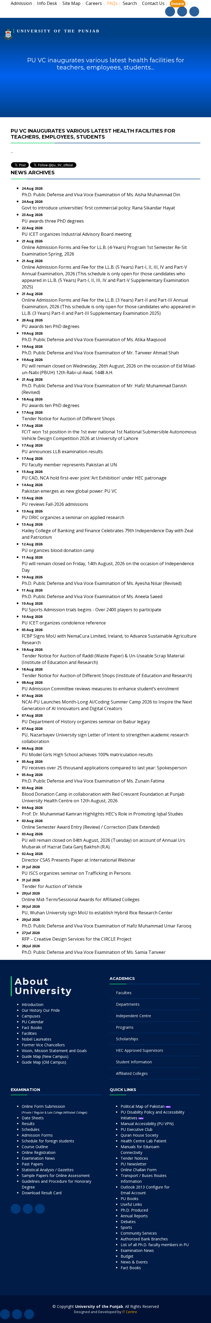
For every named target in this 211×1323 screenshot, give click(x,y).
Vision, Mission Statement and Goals (54, 1050)
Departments (128, 1004)
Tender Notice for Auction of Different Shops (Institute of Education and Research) (107, 675)
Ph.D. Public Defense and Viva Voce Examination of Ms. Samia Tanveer (94, 952)
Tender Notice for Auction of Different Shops (68, 419)
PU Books (129, 1198)
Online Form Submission (54, 1109)
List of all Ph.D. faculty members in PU (155, 1244)
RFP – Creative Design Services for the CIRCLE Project (76, 939)
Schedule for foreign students (48, 1140)
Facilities (29, 1033)
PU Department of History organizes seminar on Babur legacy (86, 722)
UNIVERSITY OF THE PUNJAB (58, 31)
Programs (125, 1027)
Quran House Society (139, 1135)
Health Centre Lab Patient (143, 1140)
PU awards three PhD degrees (53, 221)
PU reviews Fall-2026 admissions (55, 504)
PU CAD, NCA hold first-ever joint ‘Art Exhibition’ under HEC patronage (94, 478)
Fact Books (32, 1027)
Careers (94, 3)
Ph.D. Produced (134, 1210)
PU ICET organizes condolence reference (64, 623)
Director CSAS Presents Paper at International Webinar (78, 860)
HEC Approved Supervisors (139, 1050)
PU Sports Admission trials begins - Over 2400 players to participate (91, 610)
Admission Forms (37, 1135)
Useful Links (131, 1204)
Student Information (134, 1061)
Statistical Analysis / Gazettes (48, 1169)
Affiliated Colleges (132, 1073)
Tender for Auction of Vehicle (52, 886)
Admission (21, 3)
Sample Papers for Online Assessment (56, 1175)
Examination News (38, 1158)
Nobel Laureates (36, 1039)
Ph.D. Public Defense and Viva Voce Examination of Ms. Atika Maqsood (94, 340)
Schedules (31, 1129)
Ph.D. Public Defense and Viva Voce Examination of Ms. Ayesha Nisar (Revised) (102, 583)
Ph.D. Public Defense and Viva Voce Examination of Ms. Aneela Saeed (92, 596)
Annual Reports (134, 1215)
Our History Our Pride (41, 1010)
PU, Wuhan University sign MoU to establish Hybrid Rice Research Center (97, 913)
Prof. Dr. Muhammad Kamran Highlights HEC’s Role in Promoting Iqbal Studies (102, 814)
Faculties (124, 992)
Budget (127, 1256)
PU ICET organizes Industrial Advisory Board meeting (77, 234)
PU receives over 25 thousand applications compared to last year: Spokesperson (104, 768)
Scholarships (127, 1038)
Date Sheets (33, 1117)
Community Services (139, 1233)
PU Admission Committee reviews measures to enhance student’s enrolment (100, 689)
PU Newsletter (133, 1164)
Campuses (31, 1016)
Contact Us (153, 3)
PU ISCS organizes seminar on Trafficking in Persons (76, 873)
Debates (128, 1221)
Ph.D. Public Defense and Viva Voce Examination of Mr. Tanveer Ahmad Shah (100, 353)
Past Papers (32, 1164)
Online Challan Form (139, 1169)
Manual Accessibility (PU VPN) (147, 1123)
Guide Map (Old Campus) (44, 1062)
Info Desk (47, 3)
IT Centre (129, 1311)
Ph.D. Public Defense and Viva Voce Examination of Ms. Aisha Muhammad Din (101, 195)
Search (130, 3)
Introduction (32, 1004)
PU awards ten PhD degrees (50, 326)
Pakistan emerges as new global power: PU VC (69, 491)
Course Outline (35, 1146)
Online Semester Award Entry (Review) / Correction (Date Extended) (91, 827)
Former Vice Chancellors (43, 1044)
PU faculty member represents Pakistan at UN (69, 465)
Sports (126, 1227)
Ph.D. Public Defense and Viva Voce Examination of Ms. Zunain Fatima (93, 781)
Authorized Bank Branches (144, 1238)
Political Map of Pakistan (143, 1106)
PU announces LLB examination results (62, 452)
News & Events (134, 1262)
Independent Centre (133, 1015)
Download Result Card (42, 1192)
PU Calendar (33, 1021)
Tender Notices (134, 1158)
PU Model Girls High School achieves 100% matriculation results (87, 755)
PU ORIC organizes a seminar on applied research (73, 517)
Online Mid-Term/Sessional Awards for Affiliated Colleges (81, 899)
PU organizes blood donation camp (58, 550)
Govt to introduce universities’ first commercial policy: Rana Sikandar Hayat (98, 208)
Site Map (71, 3)
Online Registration (38, 1152)
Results (28, 1123)
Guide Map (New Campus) (45, 1056)
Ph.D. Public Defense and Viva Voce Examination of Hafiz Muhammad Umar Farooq (106, 926)
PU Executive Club (136, 1129)
